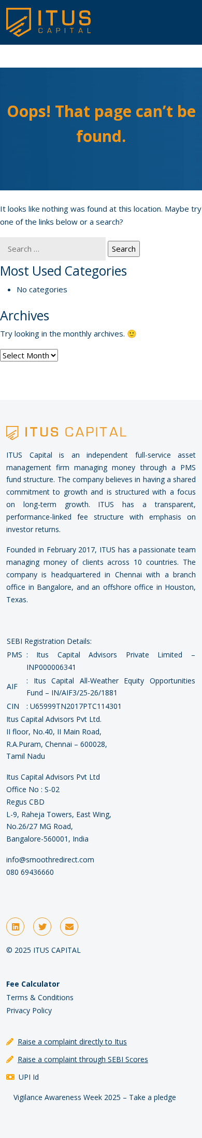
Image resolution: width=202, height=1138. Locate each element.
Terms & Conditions (40, 997)
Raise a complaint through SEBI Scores (83, 1059)
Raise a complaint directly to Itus (72, 1041)
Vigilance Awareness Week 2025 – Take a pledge (94, 1097)
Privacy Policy (29, 1010)
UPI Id (29, 1077)
